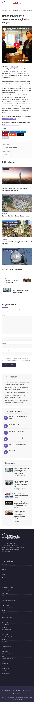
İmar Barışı (4, 615)
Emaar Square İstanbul (11, 147)
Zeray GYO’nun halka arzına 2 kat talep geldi (16, 392)
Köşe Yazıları (5, 641)
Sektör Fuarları (5, 651)
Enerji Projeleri (5, 602)
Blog (3, 595)
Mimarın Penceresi (6, 644)
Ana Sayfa (4, 564)
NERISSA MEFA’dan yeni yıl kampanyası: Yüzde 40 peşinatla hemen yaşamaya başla (21, 471)
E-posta (4, 343)
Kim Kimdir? (4, 627)
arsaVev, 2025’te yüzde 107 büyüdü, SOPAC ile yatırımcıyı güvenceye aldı (21, 483)
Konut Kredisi (5, 632)
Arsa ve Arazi (5, 593)
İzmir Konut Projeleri (6, 619)
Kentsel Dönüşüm (6, 624)
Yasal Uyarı (4, 577)
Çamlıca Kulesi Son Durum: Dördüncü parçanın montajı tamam (14, 189)
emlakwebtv (14, 66)
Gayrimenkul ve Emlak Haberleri (21, 10)
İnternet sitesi (5, 350)
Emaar (7, 154)
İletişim (3, 572)
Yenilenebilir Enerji (6, 673)
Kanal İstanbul (5, 622)
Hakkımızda (4, 566)
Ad (3, 336)
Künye (3, 574)
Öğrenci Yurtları (5, 649)
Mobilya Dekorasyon (6, 646)
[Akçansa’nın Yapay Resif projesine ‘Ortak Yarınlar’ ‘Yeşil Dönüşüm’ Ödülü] (9, 503)
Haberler (6, 169)
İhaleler (3, 612)
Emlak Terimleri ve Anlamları (8, 600)
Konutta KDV (5, 639)
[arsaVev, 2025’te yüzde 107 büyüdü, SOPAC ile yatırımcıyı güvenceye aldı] (9, 482)
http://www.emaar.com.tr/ (9, 118)
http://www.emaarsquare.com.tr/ (11, 125)
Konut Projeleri (5, 634)
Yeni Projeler (4, 670)
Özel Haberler (11, 463)
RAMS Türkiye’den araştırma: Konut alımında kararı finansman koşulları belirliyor (19, 514)
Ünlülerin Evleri (5, 663)
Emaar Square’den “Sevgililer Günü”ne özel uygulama (17, 243)
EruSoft (30, 697)
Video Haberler (13, 250)
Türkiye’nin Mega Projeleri (7, 658)
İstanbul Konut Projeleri (7, 617)
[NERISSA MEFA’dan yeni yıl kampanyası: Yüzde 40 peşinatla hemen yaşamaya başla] (9, 470)
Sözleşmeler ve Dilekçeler (8, 653)
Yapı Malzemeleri (5, 668)
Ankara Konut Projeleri (7, 590)
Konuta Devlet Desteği (7, 636)
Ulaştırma (4, 661)
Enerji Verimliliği (5, 605)
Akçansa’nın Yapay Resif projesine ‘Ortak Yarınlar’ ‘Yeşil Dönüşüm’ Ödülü (21, 503)
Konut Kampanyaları (6, 629)
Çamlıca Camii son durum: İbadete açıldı (15, 216)
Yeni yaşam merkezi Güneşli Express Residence (20, 290)
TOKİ (3, 656)
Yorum (4, 315)
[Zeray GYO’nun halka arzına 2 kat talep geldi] (9, 495)
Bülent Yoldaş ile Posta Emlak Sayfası (10, 598)
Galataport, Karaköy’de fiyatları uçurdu (11, 280)
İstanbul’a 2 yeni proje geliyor (12, 269)
